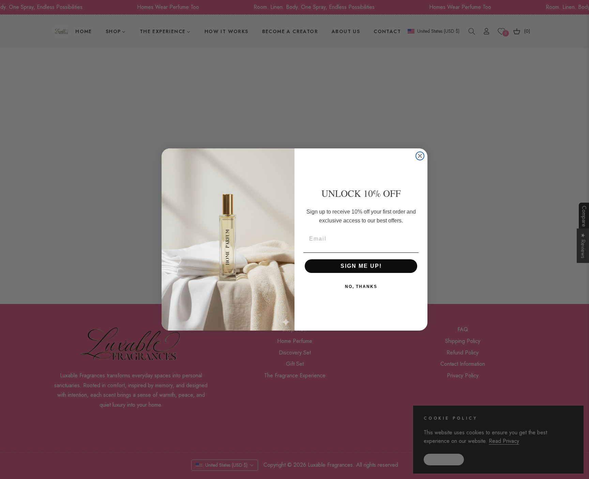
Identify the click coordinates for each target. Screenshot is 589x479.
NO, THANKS (361, 286)
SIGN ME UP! (361, 266)
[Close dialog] (420, 156)
